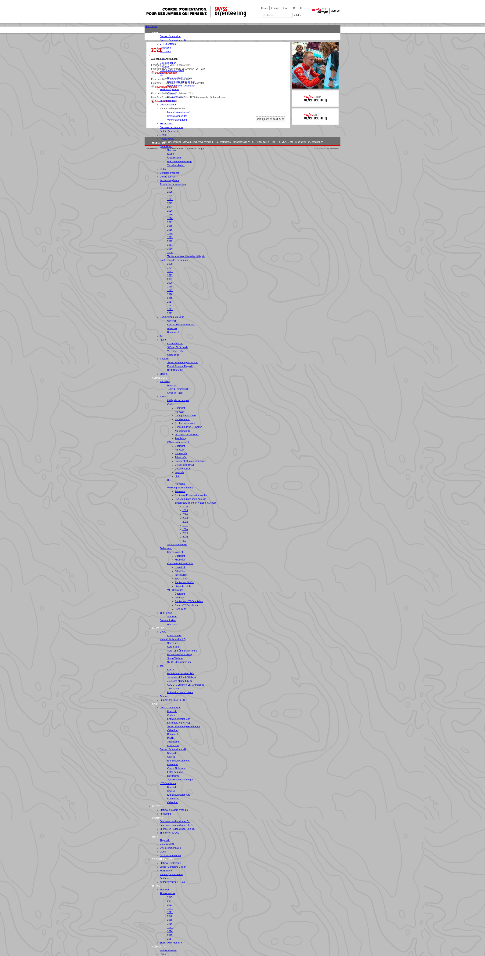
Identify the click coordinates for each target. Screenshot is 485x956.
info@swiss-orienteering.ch (309, 142)
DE (294, 8)
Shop (285, 8)
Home (264, 8)
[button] (156, 32)
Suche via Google (195, 148)
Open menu (151, 26)
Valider (297, 15)
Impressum (152, 148)
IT (301, 8)
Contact (275, 8)
